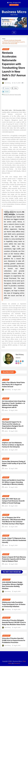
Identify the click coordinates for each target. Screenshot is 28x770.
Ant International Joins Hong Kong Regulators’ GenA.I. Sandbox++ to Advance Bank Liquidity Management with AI (13, 404)
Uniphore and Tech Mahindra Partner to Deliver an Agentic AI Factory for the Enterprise (13, 444)
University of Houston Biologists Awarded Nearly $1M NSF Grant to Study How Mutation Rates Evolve (14, 622)
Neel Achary (8, 83)
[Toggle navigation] (14, 32)
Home (3, 38)
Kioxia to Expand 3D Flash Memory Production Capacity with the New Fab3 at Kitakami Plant (14, 559)
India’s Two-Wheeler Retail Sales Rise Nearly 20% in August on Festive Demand (13, 384)
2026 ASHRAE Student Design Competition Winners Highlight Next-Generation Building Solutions (12, 585)
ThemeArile (17, 663)
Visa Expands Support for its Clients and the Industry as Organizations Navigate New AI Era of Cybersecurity (12, 425)
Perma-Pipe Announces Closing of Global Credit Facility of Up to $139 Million (14, 463)
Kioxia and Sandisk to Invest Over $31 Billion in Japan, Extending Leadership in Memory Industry (13, 482)
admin (6, 410)
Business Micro (14, 11)
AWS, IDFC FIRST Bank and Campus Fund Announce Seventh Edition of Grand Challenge (13, 500)
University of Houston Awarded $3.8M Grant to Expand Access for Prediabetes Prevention (13, 640)
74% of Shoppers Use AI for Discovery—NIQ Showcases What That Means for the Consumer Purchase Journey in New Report (13, 520)
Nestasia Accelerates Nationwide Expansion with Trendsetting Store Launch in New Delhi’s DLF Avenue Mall (13, 42)
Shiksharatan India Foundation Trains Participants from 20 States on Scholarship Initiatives (13, 604)
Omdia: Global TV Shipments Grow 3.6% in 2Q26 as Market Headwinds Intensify (14, 540)
